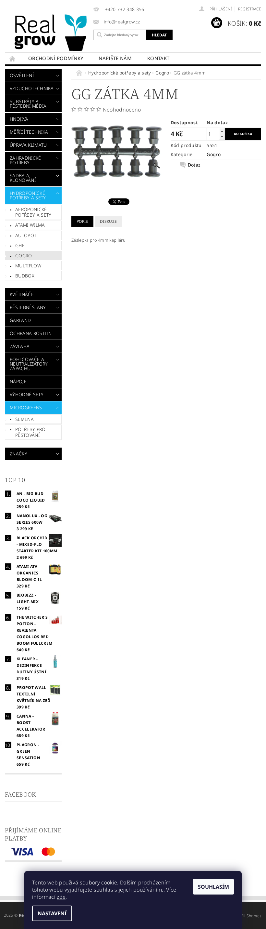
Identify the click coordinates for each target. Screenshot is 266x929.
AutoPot (25, 235)
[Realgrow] (51, 32)
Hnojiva (19, 119)
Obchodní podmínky (55, 58)
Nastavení (52, 913)
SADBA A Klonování (23, 177)
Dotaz (194, 165)
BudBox (24, 276)
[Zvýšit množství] (222, 131)
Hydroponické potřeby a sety (28, 195)
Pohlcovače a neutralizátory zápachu (29, 363)
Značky (18, 454)
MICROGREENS (26, 407)
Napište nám (115, 58)
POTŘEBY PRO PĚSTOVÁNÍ (30, 432)
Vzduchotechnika (31, 88)
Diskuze (108, 221)
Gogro (23, 255)
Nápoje (18, 381)
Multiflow (28, 266)
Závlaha (20, 346)
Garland (20, 320)
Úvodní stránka (12, 58)
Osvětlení (22, 75)
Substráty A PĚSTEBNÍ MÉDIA (28, 103)
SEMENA (24, 419)
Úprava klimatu (28, 145)
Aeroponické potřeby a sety (33, 212)
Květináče (22, 294)
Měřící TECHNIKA (29, 132)
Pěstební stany (28, 307)
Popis (82, 221)
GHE (20, 245)
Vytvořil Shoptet (246, 916)
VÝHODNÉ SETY (26, 394)
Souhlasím (213, 886)
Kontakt (158, 58)
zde (61, 896)
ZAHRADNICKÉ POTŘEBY (25, 160)
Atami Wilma (30, 225)
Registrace (249, 9)
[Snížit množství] (222, 137)
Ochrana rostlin (31, 333)
